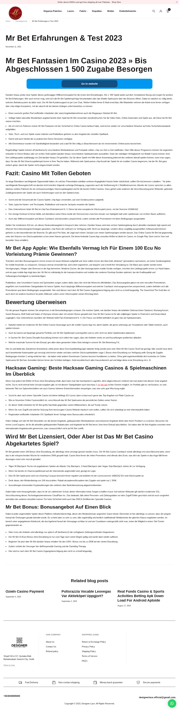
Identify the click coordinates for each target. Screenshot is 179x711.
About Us (50, 642)
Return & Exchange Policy (94, 642)
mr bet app (103, 384)
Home (8, 21)
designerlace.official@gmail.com (157, 697)
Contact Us (51, 646)
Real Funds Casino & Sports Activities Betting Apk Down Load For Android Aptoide (140, 595)
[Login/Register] (161, 11)
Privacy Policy (88, 646)
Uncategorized (21, 21)
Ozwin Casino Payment (25, 591)
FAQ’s (85, 661)
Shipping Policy (89, 651)
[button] (172, 703)
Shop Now (116, 2)
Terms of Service (89, 656)
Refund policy (52, 651)
